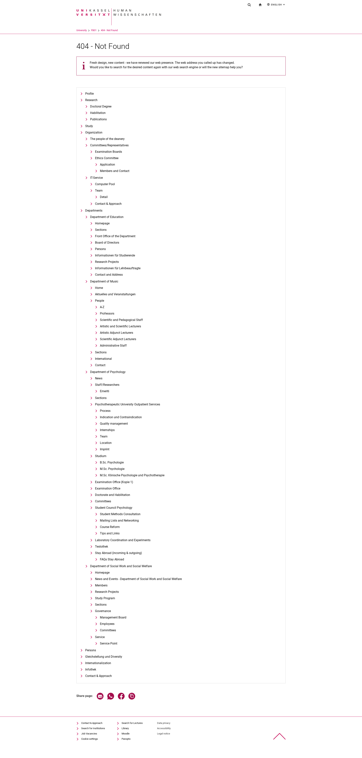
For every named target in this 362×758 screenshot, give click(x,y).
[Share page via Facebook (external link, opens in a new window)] (121, 698)
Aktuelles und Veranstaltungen (115, 294)
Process (105, 411)
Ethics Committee (106, 158)
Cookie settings (89, 738)
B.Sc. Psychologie (112, 462)
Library (125, 728)
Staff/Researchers (107, 385)
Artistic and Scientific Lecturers (120, 326)
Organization (93, 132)
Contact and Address (109, 274)
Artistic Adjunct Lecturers (116, 333)
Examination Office (107, 488)
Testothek (101, 546)
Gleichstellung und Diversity (103, 656)
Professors (107, 313)
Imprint (104, 449)
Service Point (108, 643)
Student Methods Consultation (120, 514)
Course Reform (110, 527)
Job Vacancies (89, 733)
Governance (103, 611)
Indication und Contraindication (121, 417)
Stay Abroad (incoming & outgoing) (118, 553)
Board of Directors (107, 242)
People (99, 300)
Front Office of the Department (115, 236)
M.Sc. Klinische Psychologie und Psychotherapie (132, 475)
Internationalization (98, 663)
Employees (107, 624)
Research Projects (107, 262)
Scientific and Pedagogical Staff (121, 320)
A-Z (102, 307)
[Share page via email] (100, 698)
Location (106, 443)
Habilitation (98, 113)
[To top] (279, 736)
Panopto (126, 738)
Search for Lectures (132, 723)
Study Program (105, 598)
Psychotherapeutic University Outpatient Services (127, 404)
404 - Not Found (109, 30)
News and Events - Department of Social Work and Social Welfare (138, 579)
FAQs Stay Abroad (112, 559)
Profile (89, 93)
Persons (100, 249)
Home (99, 288)
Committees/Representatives (109, 145)
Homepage (102, 223)
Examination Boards (108, 151)
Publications (98, 119)
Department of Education (106, 217)
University (81, 30)
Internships (107, 430)
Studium (100, 456)
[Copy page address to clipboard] (131, 698)
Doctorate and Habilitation (112, 495)
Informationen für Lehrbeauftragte (117, 268)
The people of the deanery (107, 139)
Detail (104, 197)
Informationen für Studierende (115, 255)
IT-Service (96, 178)
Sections (101, 230)
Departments (93, 210)
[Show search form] (249, 5)
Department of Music (104, 281)
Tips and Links (110, 533)
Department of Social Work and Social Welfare (121, 566)
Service (100, 637)
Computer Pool (105, 184)
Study (89, 126)
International (103, 359)
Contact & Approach (108, 204)
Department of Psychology (108, 372)
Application (107, 164)
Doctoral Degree (100, 106)
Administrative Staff (113, 345)
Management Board (113, 617)
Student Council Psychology (113, 507)
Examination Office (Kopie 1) (114, 482)
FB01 (94, 30)
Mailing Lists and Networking (119, 520)
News (98, 378)
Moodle (126, 733)
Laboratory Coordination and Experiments (122, 540)
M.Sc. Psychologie (112, 469)
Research (91, 100)
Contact (100, 365)
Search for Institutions (93, 728)
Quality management (114, 423)
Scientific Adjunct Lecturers (118, 339)
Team (99, 190)
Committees (103, 501)
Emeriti (104, 391)
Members (101, 585)
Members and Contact (114, 171)
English (278, 4)
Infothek (90, 669)
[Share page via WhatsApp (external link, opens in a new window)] (110, 698)
